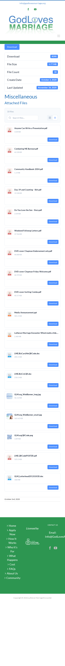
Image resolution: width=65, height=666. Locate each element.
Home (12, 525)
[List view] (55, 117)
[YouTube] (55, 548)
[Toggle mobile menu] (58, 35)
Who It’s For (12, 549)
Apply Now (12, 532)
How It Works (12, 540)
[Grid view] (49, 117)
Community (12, 577)
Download (12, 47)
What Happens (12, 557)
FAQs (12, 568)
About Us (12, 573)
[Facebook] (50, 548)
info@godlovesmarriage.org (33, 3)
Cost (12, 564)
